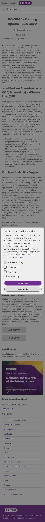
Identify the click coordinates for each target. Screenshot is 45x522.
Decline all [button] (23, 289)
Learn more (19, 257)
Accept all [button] (23, 283)
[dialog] (22, 261)
